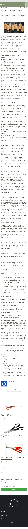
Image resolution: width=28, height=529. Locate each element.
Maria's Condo (15, 522)
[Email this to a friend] (19, 390)
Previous (21, 7)
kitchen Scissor (4, 419)
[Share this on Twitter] (8, 390)
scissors (22, 419)
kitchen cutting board (5, 17)
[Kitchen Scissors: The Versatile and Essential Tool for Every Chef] (14, 450)
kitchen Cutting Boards (16, 17)
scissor (18, 419)
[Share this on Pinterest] (15, 390)
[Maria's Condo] (14, 4)
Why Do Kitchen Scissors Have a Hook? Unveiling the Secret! (11, 414)
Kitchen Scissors (12, 419)
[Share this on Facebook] (12, 390)
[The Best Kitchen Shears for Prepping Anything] (14, 428)
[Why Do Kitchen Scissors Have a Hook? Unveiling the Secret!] (14, 407)
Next (25, 7)
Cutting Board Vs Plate (12, 15)
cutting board (4, 15)
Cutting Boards (22, 15)
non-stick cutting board (6, 18)
